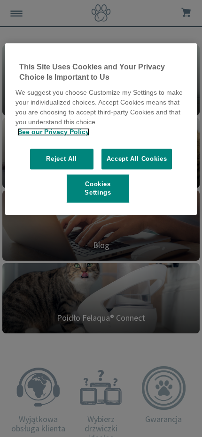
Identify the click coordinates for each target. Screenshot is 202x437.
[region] (101, 129)
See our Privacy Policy (53, 132)
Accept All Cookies (137, 158)
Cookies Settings (98, 188)
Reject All (61, 158)
